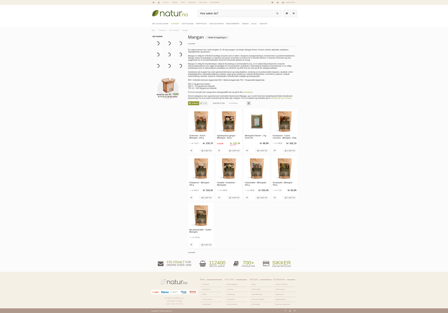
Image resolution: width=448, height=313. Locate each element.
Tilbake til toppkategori (217, 37)
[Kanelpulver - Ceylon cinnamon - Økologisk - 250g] (284, 121)
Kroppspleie (231, 299)
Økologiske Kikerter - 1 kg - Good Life (256, 137)
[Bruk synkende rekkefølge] (249, 103)
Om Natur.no (206, 289)
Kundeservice (279, 294)
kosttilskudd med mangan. (281, 98)
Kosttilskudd (231, 294)
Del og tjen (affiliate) (258, 299)
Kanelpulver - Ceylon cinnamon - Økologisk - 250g (284, 137)
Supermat (230, 289)
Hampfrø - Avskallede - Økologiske (226, 184)
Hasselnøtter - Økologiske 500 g (255, 184)
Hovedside (205, 284)
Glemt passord (280, 289)
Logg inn (278, 4)
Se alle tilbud (206, 304)
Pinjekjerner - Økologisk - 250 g (199, 184)
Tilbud (183, 2)
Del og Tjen (203, 2)
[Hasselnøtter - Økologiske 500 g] (257, 168)
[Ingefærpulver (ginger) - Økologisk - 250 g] (229, 121)
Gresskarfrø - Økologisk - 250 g (283, 184)
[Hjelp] (293, 13)
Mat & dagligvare (232, 284)
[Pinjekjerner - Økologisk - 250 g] (201, 168)
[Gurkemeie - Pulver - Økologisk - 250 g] (201, 121)
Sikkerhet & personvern (282, 304)
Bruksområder (256, 289)
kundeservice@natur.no (174, 298)
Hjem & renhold (232, 304)
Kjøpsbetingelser (280, 299)
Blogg (254, 284)
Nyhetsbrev (192, 2)
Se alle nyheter (207, 299)
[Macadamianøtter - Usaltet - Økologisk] (201, 215)
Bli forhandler (214, 2)
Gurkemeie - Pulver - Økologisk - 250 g (197, 137)
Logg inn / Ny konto (281, 284)
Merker (204, 294)
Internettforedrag (257, 294)
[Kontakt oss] (287, 13)
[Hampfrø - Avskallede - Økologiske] (229, 168)
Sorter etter (219, 103)
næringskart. (248, 92)
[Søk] (277, 13)
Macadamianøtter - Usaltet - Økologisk (200, 231)
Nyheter (174, 2)
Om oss (166, 2)
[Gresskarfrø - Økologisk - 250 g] (284, 168)
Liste (205, 103)
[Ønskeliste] (272, 2)
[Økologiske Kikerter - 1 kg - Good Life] (257, 121)
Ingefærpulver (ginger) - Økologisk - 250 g (226, 137)
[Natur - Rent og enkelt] (172, 12)
